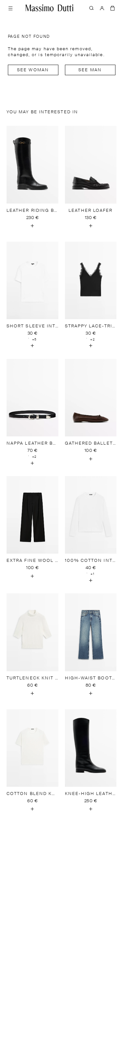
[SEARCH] (91, 8)
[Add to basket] (32, 226)
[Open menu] (10, 8)
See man (90, 70)
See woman (33, 70)
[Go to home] (49, 7)
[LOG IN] (102, 8)
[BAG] (112, 8)
